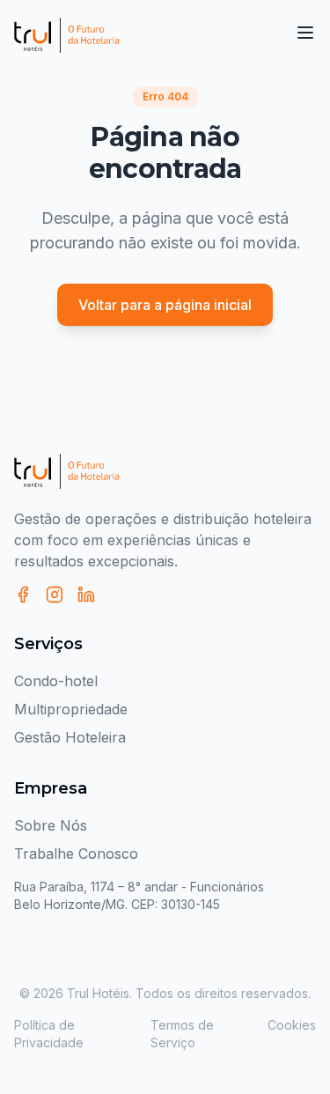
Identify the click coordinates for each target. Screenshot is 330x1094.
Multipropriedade (71, 709)
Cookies (292, 1024)
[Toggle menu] (305, 32)
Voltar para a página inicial (165, 305)
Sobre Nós (50, 825)
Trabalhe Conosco (76, 853)
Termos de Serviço (182, 1033)
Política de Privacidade (49, 1033)
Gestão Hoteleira (70, 737)
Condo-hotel (56, 681)
